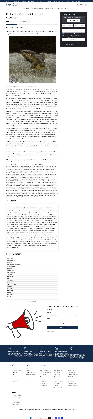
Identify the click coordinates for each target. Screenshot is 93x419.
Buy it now (62, 327)
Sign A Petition (43, 385)
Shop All (56, 368)
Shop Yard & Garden (58, 381)
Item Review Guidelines (31, 374)
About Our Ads (29, 376)
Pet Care (70, 379)
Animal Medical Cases (17, 400)
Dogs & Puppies (71, 372)
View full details (51, 331)
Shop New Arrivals (58, 387)
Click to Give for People (45, 370)
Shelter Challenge (75, 1)
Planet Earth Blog (72, 383)
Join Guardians (22, 1)
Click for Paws (43, 376)
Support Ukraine (15, 404)
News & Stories (47, 1)
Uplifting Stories (71, 381)
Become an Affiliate (16, 379)
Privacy (27, 370)
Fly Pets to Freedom (16, 402)
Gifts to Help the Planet (17, 397)
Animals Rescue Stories (73, 368)
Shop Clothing (57, 374)
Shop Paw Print (57, 372)
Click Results (15, 381)
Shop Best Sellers (58, 370)
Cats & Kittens (71, 370)
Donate (67, 1)
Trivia (62, 1)
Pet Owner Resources (73, 374)
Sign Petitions (30, 1)
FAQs (13, 374)
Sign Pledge (74, 39)
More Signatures (32, 301)
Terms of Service (71, 44)
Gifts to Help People (16, 395)
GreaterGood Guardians (73, 17)
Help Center (14, 368)
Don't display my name (68, 28)
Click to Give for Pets (44, 368)
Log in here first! (73, 20)
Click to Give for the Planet (46, 372)
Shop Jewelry (57, 383)
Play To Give (39, 1)
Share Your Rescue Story (73, 385)
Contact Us (14, 372)
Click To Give (9, 1)
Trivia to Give (43, 374)
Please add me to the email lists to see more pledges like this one (73, 36)
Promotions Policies (30, 372)
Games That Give (44, 383)
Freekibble (42, 379)
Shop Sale (56, 385)
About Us (14, 376)
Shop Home (56, 379)
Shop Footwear (57, 376)
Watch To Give (56, 1)
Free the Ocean (43, 381)
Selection (49, 312)
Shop (15, 1)
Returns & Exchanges (16, 370)
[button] (78, 4)
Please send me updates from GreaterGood (73, 34)
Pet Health (70, 376)
